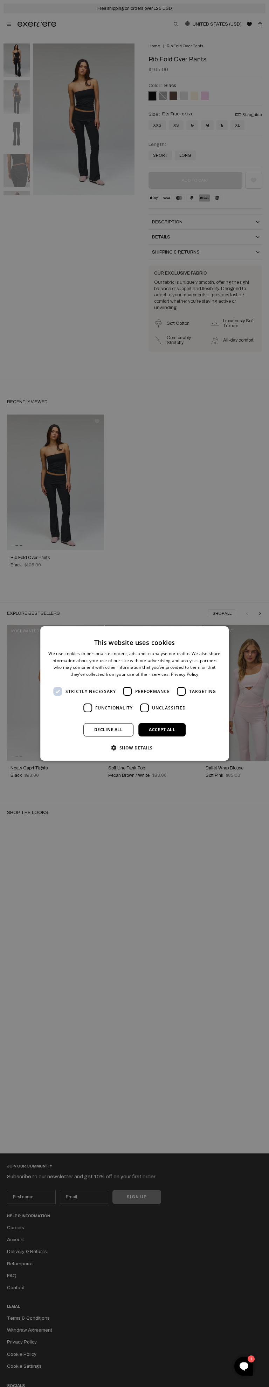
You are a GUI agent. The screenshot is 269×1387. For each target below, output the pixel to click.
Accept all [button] (162, 730)
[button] (134, 747)
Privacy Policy (185, 674)
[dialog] (134, 693)
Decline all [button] (108, 730)
